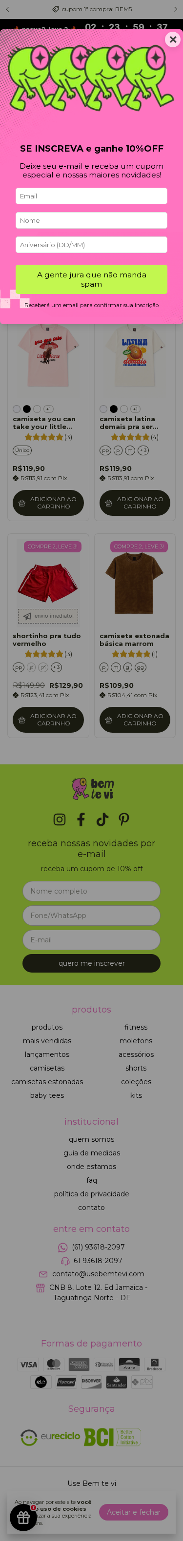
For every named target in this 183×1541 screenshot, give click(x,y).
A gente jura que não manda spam (91, 279)
